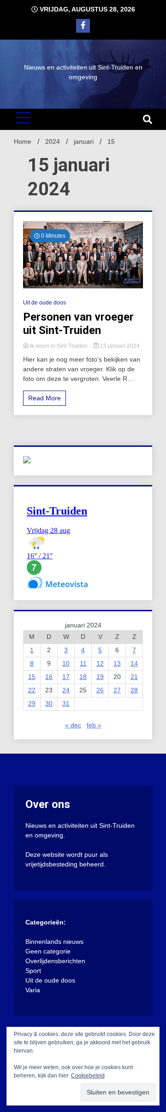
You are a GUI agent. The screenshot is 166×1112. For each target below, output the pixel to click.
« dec (73, 725)
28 (134, 690)
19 (100, 676)
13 (117, 663)
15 (32, 676)
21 (134, 676)
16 (49, 676)
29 (32, 703)
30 (49, 703)
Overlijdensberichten (55, 961)
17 (66, 676)
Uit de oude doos (44, 302)
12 (100, 663)
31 (66, 703)
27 (117, 690)
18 (83, 676)
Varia (32, 990)
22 (32, 690)
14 (134, 663)
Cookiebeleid (88, 1075)
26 (100, 690)
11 (83, 663)
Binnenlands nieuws (54, 941)
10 (66, 663)
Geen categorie (48, 951)
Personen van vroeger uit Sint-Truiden (78, 323)
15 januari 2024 (119, 346)
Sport (33, 970)
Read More (44, 398)
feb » (94, 725)
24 (66, 690)
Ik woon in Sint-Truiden (59, 346)
